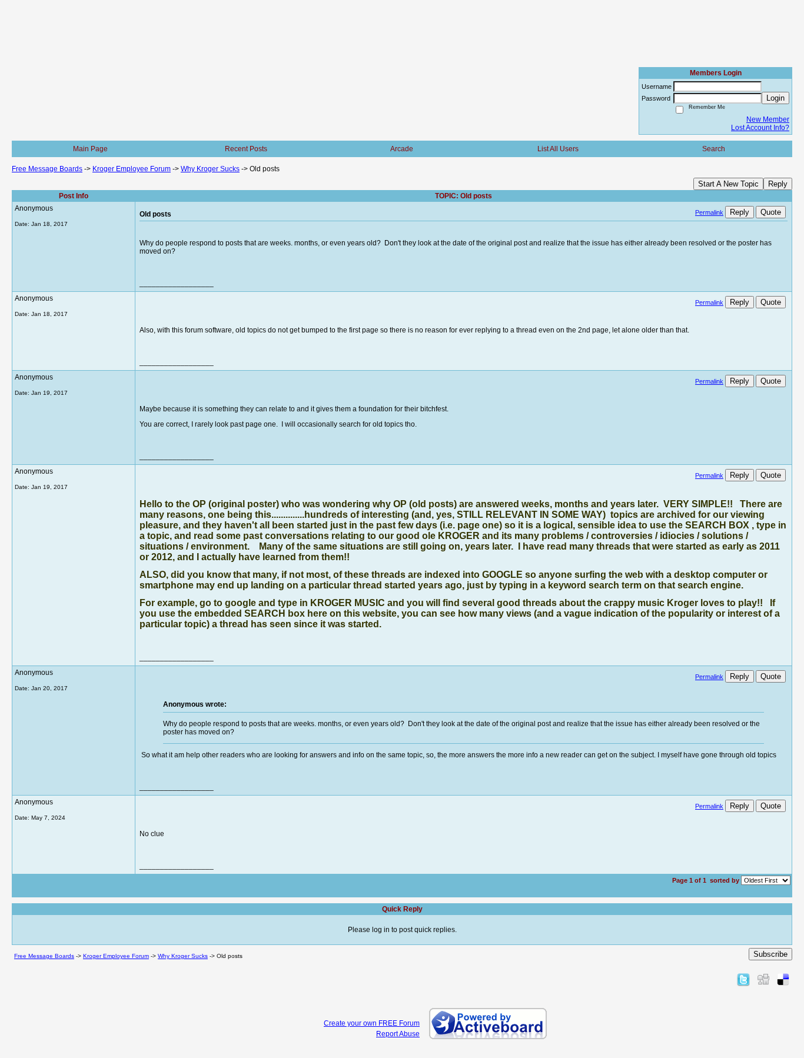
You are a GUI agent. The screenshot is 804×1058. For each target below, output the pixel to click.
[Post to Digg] (763, 979)
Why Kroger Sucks (210, 169)
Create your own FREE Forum (372, 1023)
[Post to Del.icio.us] (783, 979)
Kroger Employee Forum (131, 169)
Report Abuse (398, 1034)
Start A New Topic (728, 183)
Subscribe (770, 954)
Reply (778, 183)
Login (775, 98)
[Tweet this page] (743, 979)
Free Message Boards (47, 169)
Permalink (709, 212)
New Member (767, 119)
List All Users (558, 149)
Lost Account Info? (760, 128)
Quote (770, 212)
